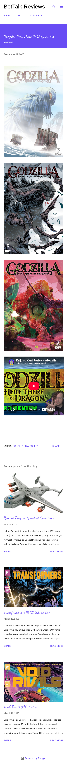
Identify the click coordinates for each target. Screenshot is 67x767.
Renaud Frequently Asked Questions (28, 518)
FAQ (20, 15)
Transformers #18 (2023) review (27, 612)
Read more (56, 551)
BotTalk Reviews (24, 6)
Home (7, 15)
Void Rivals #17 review (20, 706)
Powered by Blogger (35, 758)
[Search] (54, 6)
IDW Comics (31, 446)
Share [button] (56, 446)
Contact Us (36, 15)
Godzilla (18, 446)
